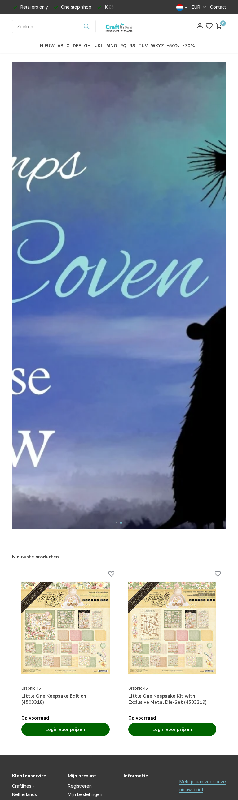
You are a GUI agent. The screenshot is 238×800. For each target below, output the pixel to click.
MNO (111, 45)
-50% (173, 45)
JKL (99, 45)
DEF (77, 45)
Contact (218, 7)
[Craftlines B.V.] (119, 26)
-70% (189, 45)
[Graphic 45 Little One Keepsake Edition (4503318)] (65, 628)
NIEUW (47, 45)
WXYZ (157, 45)
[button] (117, 523)
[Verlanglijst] (209, 26)
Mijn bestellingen (85, 794)
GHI (88, 45)
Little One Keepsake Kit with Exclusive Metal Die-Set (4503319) (167, 699)
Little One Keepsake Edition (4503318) (53, 699)
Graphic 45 (31, 688)
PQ (123, 45)
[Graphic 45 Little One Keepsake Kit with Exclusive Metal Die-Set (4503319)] (172, 628)
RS (132, 45)
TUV (143, 45)
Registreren (80, 786)
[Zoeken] (86, 26)
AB (60, 45)
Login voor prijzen (65, 729)
